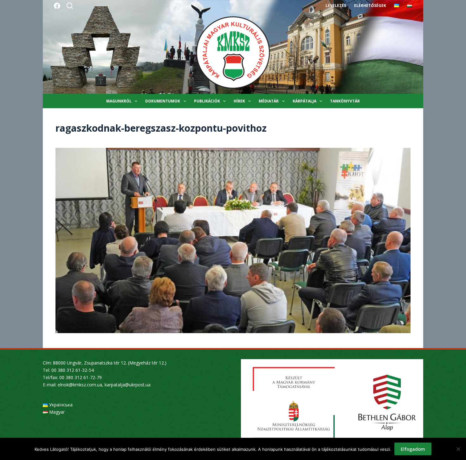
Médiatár (269, 101)
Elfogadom (413, 449)
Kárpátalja (304, 101)
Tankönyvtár (345, 101)
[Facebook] (57, 6)
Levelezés (336, 5)
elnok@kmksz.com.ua (80, 385)
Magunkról (119, 101)
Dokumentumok (162, 101)
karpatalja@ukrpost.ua (128, 385)
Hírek (239, 101)
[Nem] (458, 449)
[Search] (70, 6)
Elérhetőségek (370, 5)
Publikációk (207, 101)
